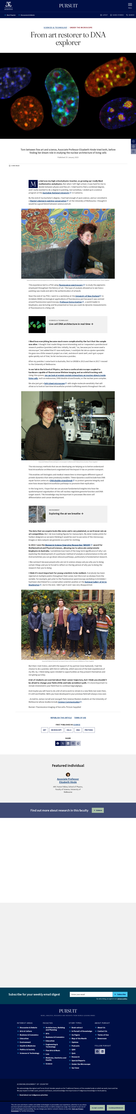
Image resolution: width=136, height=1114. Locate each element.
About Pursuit (102, 1023)
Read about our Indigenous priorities (34, 1095)
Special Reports (78, 1060)
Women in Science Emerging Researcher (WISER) (67, 545)
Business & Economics (29, 1035)
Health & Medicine (27, 1046)
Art (44, 730)
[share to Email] (73, 743)
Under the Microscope (81, 1064)
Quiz (74, 1053)
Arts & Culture (26, 1031)
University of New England (87, 296)
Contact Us (102, 1031)
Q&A (73, 1049)
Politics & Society (27, 1049)
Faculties (48, 1023)
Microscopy (56, 730)
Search (131, 15)
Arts (47, 1033)
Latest (105, 15)
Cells (69, 730)
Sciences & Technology (29, 1053)
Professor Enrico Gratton (71, 302)
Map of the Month (79, 1038)
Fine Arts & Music (53, 1050)
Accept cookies (97, 1108)
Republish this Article (61, 717)
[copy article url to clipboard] (78, 743)
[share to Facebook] (57, 743)
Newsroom (102, 1038)
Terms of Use (103, 1035)
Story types (75, 1023)
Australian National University (56, 192)
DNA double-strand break (61, 480)
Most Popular (11, 15)
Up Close (75, 1068)
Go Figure (76, 1035)
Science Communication (69, 702)
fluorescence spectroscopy (71, 285)
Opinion (75, 1042)
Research (76, 1057)
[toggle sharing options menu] (133, 141)
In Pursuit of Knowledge (82, 1031)
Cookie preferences (116, 1108)
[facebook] (97, 1051)
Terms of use (80, 717)
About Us (101, 1027)
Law (47, 1054)
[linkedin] (102, 1051)
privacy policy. (122, 999)
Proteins (89, 730)
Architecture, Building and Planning (55, 1028)
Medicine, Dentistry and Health (56, 1059)
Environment (25, 1042)
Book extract (77, 1027)
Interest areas (25, 1023)
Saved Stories (118, 15)
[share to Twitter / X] (62, 743)
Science (76, 724)
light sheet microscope (54, 383)
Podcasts (75, 1046)
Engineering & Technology (52, 1045)
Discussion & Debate (28, 15)
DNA (78, 730)
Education (24, 1038)
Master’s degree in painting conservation (48, 200)
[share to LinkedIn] (68, 743)
